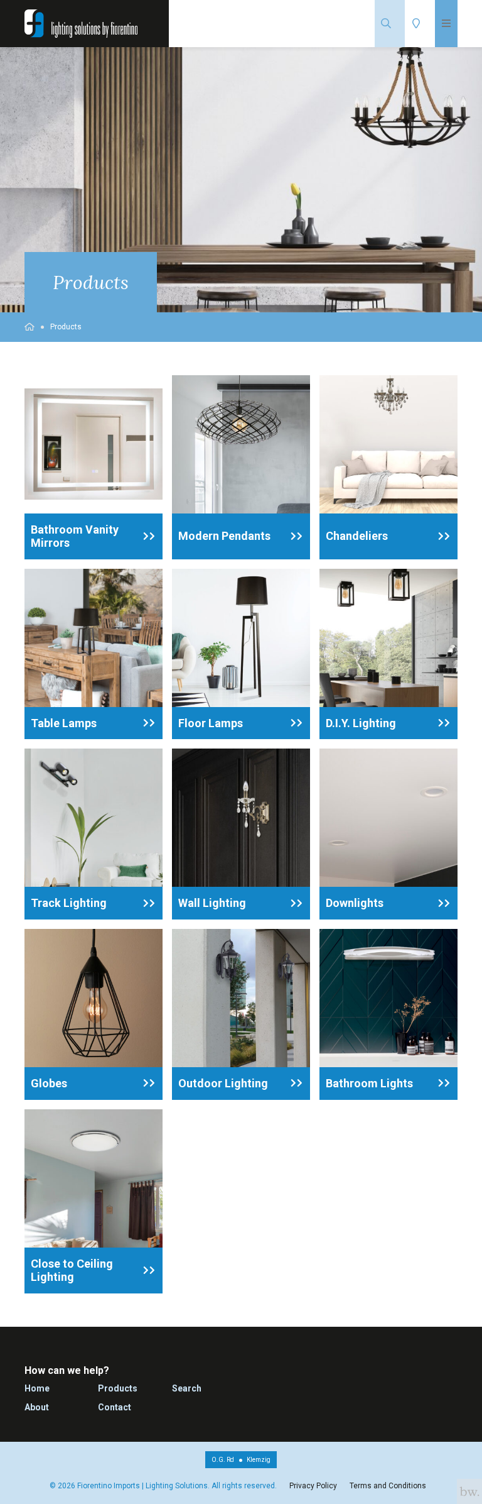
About (36, 1407)
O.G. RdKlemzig (241, 1459)
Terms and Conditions (388, 1485)
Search (186, 1388)
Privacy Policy (313, 1485)
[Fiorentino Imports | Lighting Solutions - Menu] (446, 23)
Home (37, 1388)
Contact (114, 1407)
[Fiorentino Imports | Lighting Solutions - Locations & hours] (420, 23)
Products (66, 326)
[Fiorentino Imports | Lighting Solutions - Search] (390, 23)
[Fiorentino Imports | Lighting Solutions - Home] (80, 23)
